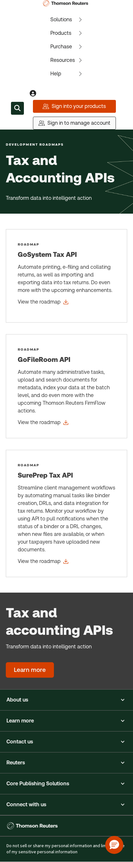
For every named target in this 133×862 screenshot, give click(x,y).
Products (60, 33)
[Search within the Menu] (17, 108)
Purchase (61, 47)
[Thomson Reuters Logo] (66, 3)
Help (55, 74)
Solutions (61, 19)
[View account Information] (32, 93)
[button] (66, 700)
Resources (62, 60)
